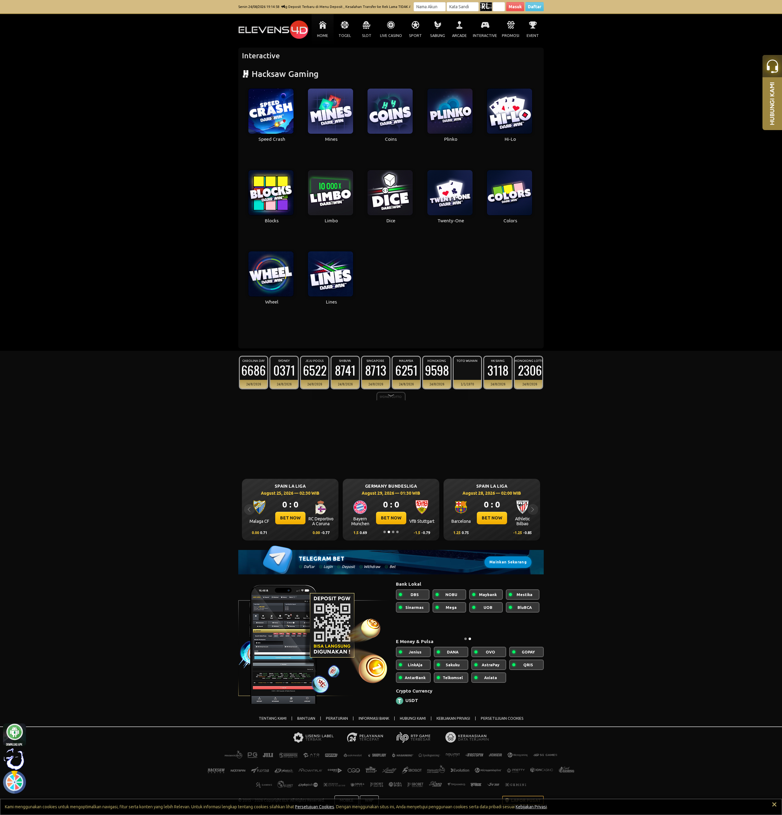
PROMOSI (510, 36)
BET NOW (494, 517)
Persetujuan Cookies (314, 806)
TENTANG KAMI (273, 718)
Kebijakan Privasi (531, 806)
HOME (322, 36)
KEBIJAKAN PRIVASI (453, 718)
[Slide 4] (397, 532)
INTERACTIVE (485, 36)
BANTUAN (306, 718)
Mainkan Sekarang (508, 562)
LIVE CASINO (391, 36)
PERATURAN (337, 718)
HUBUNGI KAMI (413, 718)
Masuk (515, 6)
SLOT (366, 36)
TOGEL (344, 36)
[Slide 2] (389, 532)
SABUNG (437, 36)
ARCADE (459, 36)
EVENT (533, 36)
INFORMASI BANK (374, 718)
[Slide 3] (393, 532)
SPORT (415, 36)
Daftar (534, 6)
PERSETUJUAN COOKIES (502, 718)
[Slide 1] (384, 532)
